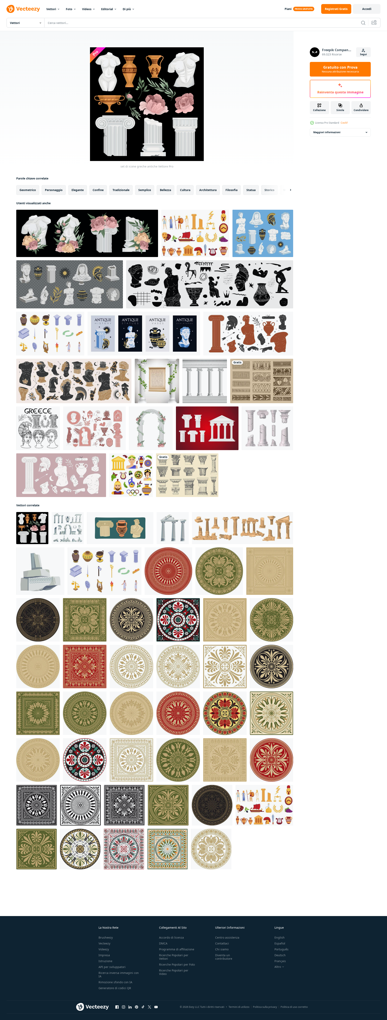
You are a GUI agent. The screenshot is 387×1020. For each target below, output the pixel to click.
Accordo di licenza (171, 937)
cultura (185, 190)
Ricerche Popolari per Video (173, 972)
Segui (363, 54)
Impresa (104, 955)
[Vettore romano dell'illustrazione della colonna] (207, 428)
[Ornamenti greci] (261, 381)
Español (279, 943)
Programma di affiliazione (176, 949)
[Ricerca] (363, 22)
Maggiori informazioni (326, 132)
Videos (86, 9)
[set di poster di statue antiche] (144, 333)
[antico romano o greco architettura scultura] (68, 528)
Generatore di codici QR (115, 988)
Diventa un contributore (223, 957)
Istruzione (105, 961)
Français (280, 961)
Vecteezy (104, 943)
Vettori (51, 9)
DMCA (163, 943)
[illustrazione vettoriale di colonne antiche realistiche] (204, 381)
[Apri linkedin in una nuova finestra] (130, 1007)
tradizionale (121, 190)
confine (98, 190)
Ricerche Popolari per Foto (177, 964)
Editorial (107, 9)
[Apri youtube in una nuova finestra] (156, 1007)
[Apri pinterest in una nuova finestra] (136, 1007)
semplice (144, 190)
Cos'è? (344, 122)
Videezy (104, 949)
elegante (78, 190)
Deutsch (280, 955)
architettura (208, 190)
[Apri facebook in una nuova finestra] (117, 1007)
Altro (277, 966)
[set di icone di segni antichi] (262, 233)
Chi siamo (222, 949)
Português (281, 949)
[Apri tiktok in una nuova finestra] (143, 1007)
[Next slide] (287, 190)
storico (269, 190)
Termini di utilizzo (239, 1007)
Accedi (366, 9)
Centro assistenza (227, 937)
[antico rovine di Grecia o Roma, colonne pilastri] (40, 571)
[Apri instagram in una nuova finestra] (123, 1007)
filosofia (231, 190)
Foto (69, 9)
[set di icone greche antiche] (32, 528)
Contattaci (222, 943)
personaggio (54, 190)
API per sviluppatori (112, 967)
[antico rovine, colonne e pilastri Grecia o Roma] (173, 528)
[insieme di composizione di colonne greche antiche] (87, 233)
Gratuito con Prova (340, 69)
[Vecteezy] (23, 9)
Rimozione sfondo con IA (115, 982)
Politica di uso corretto (294, 1007)
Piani (288, 9)
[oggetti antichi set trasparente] (69, 284)
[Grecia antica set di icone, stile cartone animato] (195, 233)
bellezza (165, 190)
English (279, 937)
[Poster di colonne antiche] (157, 381)
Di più (127, 9)
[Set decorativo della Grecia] (131, 475)
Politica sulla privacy (265, 1007)
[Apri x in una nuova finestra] (149, 1007)
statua (251, 190)
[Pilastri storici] (187, 475)
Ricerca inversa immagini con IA (119, 974)
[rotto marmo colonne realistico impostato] (267, 428)
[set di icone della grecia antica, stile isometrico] (50, 333)
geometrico (28, 190)
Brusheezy (106, 937)
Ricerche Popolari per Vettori (173, 957)
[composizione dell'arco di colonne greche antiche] (151, 428)
